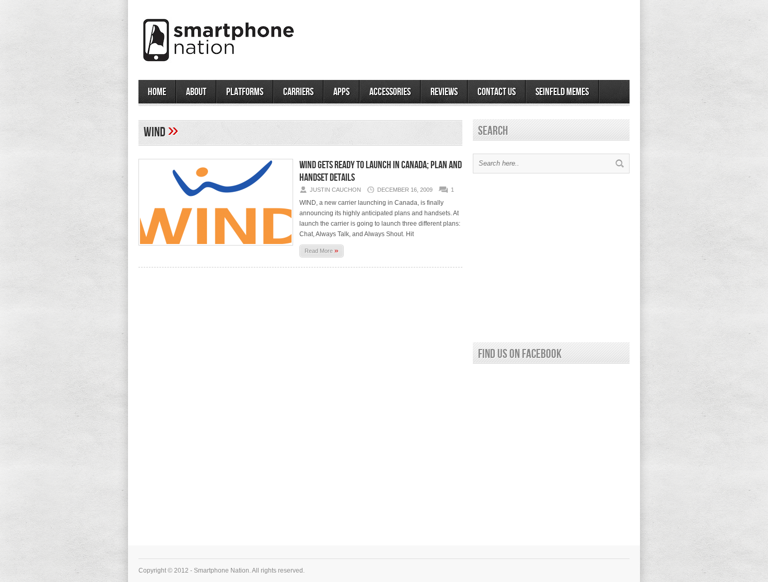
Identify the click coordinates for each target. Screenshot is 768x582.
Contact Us (497, 92)
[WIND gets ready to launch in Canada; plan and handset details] (215, 248)
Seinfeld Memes (562, 92)
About (196, 92)
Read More (322, 250)
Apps (341, 92)
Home (157, 92)
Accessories (390, 92)
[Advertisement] (507, 36)
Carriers (298, 92)
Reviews (444, 92)
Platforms (244, 92)
